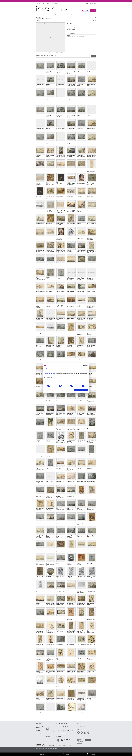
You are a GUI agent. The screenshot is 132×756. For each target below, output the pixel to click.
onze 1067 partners (50, 373)
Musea (65, 14)
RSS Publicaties (79, 743)
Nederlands (87, 3)
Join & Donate (85, 10)
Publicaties (47, 728)
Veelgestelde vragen (40, 726)
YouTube (81, 734)
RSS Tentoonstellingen (80, 741)
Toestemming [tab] (48, 368)
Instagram (85, 734)
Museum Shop (38, 732)
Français (91, 3)
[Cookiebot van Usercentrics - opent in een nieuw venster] (83, 365)
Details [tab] (60, 368)
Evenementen (47, 3)
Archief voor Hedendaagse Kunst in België (50, 731)
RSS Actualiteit (79, 742)
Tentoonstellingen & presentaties (47, 14)
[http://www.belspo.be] (58, 740)
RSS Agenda (79, 739)
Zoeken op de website (51, 3)
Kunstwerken (95, 17)
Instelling (70, 14)
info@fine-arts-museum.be (68, 745)
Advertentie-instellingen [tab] (71, 368)
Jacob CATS (76, 36)
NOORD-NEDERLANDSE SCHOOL (73, 37)
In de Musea (38, 730)
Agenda (56, 14)
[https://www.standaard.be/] (73, 740)
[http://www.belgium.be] (62, 740)
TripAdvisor (88, 734)
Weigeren (51, 389)
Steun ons (48, 736)
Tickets (94, 10)
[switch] (60, 386)
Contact (40, 3)
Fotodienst (47, 729)
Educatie (84, 14)
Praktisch (37, 14)
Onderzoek (89, 14)
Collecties (61, 14)
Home (37, 3)
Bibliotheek (47, 727)
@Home (94, 14)
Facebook (78, 734)
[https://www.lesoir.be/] (67, 739)
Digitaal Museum (48, 732)
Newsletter (88, 739)
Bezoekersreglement (39, 733)
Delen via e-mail (95, 20)
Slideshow (93, 56)
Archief (47, 730)
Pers (43, 3)
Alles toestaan (80, 389)
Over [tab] (83, 368)
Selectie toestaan (66, 389)
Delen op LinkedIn (94, 20)
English (95, 3)
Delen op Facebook (92, 20)
